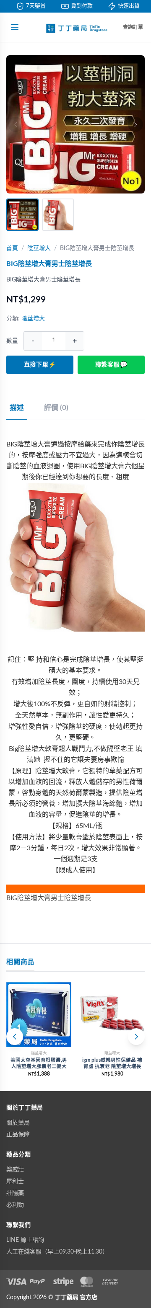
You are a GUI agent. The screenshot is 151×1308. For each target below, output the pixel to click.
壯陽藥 (15, 1193)
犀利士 (15, 1181)
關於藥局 (18, 1123)
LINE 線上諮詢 (25, 1240)
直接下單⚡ (40, 365)
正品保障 (18, 1135)
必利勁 (15, 1205)
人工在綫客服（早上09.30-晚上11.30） (57, 1252)
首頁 (12, 248)
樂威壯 (15, 1170)
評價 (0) (56, 407)
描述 (17, 407)
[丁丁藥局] (75, 27)
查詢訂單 (133, 27)
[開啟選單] (14, 27)
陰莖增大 (39, 248)
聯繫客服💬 (111, 365)
